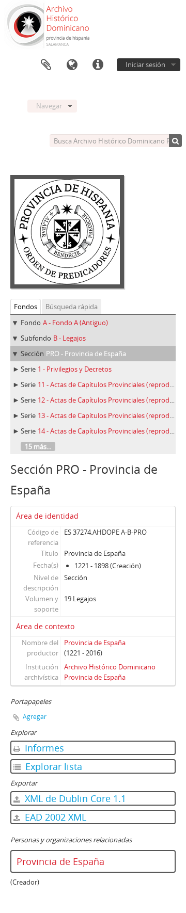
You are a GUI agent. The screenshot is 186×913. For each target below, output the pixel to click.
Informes (43, 748)
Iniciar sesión (145, 64)
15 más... (38, 446)
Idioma (72, 65)
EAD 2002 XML (54, 817)
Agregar (35, 716)
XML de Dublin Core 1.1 (74, 798)
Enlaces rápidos (98, 65)
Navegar (49, 105)
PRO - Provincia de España (86, 353)
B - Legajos (69, 338)
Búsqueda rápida (71, 306)
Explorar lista (52, 766)
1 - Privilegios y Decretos (75, 369)
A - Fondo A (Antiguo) (75, 322)
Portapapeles (46, 65)
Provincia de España (95, 642)
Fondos (25, 306)
